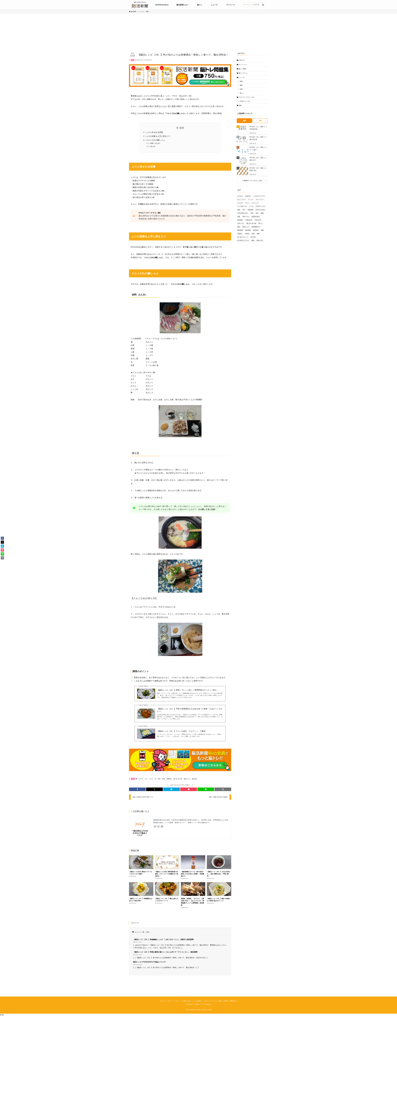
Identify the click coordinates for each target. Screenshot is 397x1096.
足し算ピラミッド (242, 237)
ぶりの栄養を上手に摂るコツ (158, 136)
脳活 (238, 227)
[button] (137, 789)
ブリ (146, 779)
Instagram (207, 1004)
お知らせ (242, 60)
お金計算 (248, 196)
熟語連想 (240, 220)
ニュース (242, 77)
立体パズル (240, 223)
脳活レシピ (187, 779)
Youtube (196, 1004)
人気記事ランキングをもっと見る (253, 180)
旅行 (257, 213)
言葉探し (240, 233)
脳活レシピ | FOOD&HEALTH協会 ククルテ (149, 962)
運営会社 (233, 1001)
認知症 (247, 233)
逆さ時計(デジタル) (243, 240)
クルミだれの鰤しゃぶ (155, 140)
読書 (253, 233)
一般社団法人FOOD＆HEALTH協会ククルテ (140, 833)
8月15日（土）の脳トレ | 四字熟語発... (258, 128)
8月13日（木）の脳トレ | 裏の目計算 (258, 138)
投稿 (240, 105)
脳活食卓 (194, 779)
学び (244, 210)
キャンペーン (243, 64)
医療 (241, 81)
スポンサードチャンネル (247, 97)
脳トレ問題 (242, 69)
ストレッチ (255, 203)
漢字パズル (246, 216)
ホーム (163, 1001)
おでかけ (240, 196)
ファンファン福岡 (216, 1001)
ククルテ (140, 779)
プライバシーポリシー (174, 1001)
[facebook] (158, 826)
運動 (241, 85)
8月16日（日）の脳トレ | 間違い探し (258, 169)
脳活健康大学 (256, 227)
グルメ (247, 203)
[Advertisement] (198, 35)
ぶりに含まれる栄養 (154, 132)
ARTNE (226, 1001)
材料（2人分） (155, 143)
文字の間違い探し (242, 213)
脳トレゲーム (243, 73)
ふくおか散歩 (197, 1001)
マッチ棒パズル (242, 206)
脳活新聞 (240, 230)
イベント (250, 199)
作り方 (152, 146)
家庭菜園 (250, 210)
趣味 (258, 233)
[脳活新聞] (140, 4)
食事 (132, 60)
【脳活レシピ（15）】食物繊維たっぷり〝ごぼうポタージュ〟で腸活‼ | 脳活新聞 (163, 939)
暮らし (242, 93)
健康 (238, 210)
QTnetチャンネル (245, 101)
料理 (159, 779)
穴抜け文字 (257, 220)
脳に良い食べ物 (177, 779)
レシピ (151, 779)
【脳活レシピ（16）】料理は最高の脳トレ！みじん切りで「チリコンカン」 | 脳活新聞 (165, 952)
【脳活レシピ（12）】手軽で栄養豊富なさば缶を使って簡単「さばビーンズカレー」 (189, 710)
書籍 (262, 213)
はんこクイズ (241, 199)
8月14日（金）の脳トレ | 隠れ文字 (258, 159)
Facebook (189, 1004)
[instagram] (162, 826)
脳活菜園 (248, 230)
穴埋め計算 (248, 220)
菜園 (262, 230)
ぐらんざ (206, 1001)
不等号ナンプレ (260, 206)
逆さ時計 (253, 237)
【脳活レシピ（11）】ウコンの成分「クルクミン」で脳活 (181, 731)
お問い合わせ (187, 1001)
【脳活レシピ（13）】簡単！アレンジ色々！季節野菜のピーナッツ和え (187, 690)
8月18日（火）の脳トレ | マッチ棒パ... (258, 148)
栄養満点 (169, 779)
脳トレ (260, 223)
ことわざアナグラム (259, 196)
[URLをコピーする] (223, 789)
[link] (155, 826)
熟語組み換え (256, 216)
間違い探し (260, 240)
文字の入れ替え (260, 210)
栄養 (163, 779)
